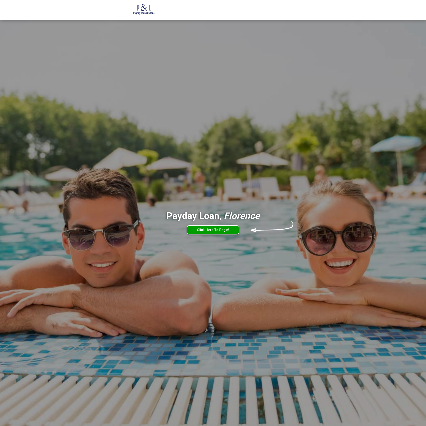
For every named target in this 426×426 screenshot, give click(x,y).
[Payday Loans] (149, 10)
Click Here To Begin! (213, 230)
